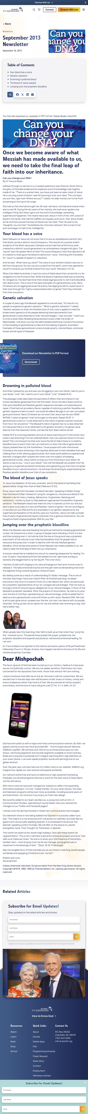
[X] (22, 94)
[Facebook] (17, 94)
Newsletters (8, 31)
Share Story (38, 1061)
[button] (85, 2)
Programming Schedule (44, 1051)
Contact (37, 1065)
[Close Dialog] (85, 1082)
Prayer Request (40, 1056)
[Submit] (76, 937)
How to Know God (42, 1016)
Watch (14, 1031)
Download (31, 362)
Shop (13, 1046)
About (36, 1031)
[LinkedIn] (27, 94)
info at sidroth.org (63, 1041)
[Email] (32, 94)
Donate (50, 9)
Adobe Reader (60, 116)
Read (13, 1041)
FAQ (35, 1046)
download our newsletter (27, 116)
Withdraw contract (42, 1075)
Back (8, 23)
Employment (39, 1070)
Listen (13, 1036)
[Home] (13, 9)
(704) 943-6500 (62, 1038)
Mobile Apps (39, 1041)
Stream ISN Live (69, 9)
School (14, 1051)
